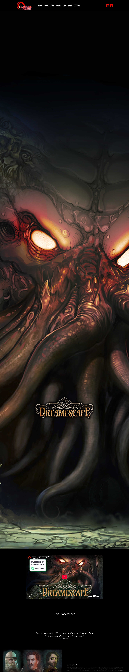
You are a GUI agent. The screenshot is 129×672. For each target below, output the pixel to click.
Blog (64, 5)
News (70, 5)
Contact (77, 5)
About (58, 5)
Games (46, 5)
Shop (52, 5)
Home (40, 5)
